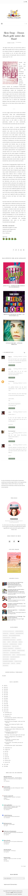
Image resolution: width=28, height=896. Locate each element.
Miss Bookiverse (8, 776)
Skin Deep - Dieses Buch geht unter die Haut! (15, 734)
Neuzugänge (6, 659)
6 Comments (18, 42)
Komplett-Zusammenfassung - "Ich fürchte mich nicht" (16, 604)
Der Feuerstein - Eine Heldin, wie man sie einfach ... (14, 743)
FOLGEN (4, 675)
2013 (5, 709)
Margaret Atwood (21, 654)
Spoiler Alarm (6, 663)
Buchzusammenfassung (14, 635)
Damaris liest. (7, 857)
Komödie (14, 650)
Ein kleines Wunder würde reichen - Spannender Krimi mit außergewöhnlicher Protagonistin (16, 590)
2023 (5, 691)
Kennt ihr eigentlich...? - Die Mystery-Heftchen (17, 610)
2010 (5, 766)
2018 (5, 700)
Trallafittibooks (8, 815)
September (7, 747)
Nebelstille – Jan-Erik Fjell (9, 824)
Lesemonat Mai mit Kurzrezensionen (12, 816)
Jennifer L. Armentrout (8, 648)
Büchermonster (8, 823)
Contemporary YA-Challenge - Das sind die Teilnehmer (16, 617)
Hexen (19, 644)
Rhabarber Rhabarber (8, 661)
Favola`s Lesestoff (8, 796)
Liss (9, 412)
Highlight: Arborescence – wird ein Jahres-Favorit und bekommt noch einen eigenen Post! (13, 779)
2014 (5, 707)
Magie (13, 654)
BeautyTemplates (18, 892)
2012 (5, 711)
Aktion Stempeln (19, 631)
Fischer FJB (5, 644)
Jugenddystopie (6, 650)
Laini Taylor (5, 652)
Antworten (11, 365)
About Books (7, 840)
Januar (6, 762)
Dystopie (19, 639)
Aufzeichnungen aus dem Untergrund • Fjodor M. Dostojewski (14, 788)
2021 (5, 694)
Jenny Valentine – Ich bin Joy (10, 850)
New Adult (12, 659)
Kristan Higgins (20, 650)
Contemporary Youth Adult (9, 639)
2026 (5, 685)
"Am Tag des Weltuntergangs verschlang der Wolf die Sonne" (13, 833)
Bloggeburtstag (19, 633)
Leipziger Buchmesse (14, 652)
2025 (5, 687)
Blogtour (5, 635)
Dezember (7, 712)
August (6, 749)
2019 (5, 698)
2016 (5, 703)
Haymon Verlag (13, 644)
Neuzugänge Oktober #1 (10, 719)
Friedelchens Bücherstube (16, 890)
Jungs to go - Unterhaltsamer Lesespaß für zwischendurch (14, 286)
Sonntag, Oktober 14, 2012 (20, 356)
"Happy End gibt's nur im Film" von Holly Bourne (12, 859)
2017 (5, 701)
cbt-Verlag (5, 665)
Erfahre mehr (14, 529)
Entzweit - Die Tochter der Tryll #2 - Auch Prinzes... (14, 725)
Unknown (11, 381)
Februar (6, 760)
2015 (5, 705)
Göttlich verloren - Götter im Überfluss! (14, 343)
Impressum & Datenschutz (10, 884)
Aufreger (12, 633)
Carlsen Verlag (6, 637)
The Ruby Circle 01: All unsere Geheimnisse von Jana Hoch (13, 842)
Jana (9, 369)
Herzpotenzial (7, 849)
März (6, 758)
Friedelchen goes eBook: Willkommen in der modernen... (14, 729)
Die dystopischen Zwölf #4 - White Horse (14, 717)
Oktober (7, 716)
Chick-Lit (14, 637)
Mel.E (10, 356)
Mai (6, 755)
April (6, 756)
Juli (5, 751)
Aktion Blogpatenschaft (8, 631)
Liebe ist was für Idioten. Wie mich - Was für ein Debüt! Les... (14, 315)
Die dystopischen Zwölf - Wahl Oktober (13, 745)
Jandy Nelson (15, 646)
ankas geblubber (8, 805)
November (7, 714)
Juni (6, 753)
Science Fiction (18, 661)
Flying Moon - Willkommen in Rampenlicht (14, 727)
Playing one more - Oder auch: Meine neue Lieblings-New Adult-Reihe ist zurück (17, 597)
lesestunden (7, 786)
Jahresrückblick (7, 646)
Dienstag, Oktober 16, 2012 (20, 383)
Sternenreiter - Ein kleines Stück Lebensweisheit (12, 740)
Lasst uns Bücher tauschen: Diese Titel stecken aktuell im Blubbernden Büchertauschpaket (12, 807)
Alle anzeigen (23, 866)
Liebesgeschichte (7, 654)
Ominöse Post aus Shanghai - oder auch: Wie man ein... (15, 722)
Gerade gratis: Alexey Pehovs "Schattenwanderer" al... (11, 732)
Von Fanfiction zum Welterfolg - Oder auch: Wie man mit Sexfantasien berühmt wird (16, 583)
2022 (5, 692)
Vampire (18, 663)
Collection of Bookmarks (10, 831)
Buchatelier (11, 431)
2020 (5, 696)
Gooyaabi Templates (17, 894)
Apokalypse (5, 633)
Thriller (13, 663)
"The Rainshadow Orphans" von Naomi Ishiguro (12, 797)
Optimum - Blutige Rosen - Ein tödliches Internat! (13, 737)
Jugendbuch (18, 648)
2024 (5, 689)
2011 (5, 764)
